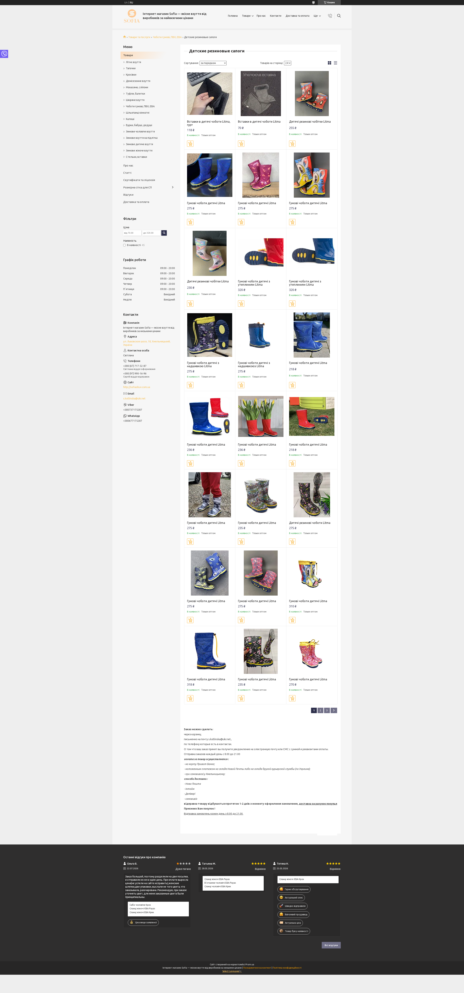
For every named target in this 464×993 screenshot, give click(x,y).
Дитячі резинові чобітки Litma (310, 121)
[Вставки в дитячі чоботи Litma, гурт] (209, 93)
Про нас (261, 15)
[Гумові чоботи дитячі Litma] (209, 175)
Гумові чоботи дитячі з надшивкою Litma (203, 364)
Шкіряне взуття (135, 100)
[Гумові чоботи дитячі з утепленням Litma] (260, 253)
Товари (246, 15)
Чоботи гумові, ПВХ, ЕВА (167, 37)
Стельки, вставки (136, 156)
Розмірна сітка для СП (137, 187)
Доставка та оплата (297, 15)
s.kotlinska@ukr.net (134, 398)
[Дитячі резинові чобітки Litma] (311, 93)
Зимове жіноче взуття (139, 150)
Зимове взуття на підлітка (142, 137)
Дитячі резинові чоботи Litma (309, 522)
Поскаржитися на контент (257, 968)
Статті (127, 172)
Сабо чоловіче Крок (140, 905)
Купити (190, 144)
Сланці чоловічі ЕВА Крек (217, 886)
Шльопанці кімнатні (137, 112)
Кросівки (131, 74)
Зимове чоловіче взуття (140, 131)
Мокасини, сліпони (137, 87)
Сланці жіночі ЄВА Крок (291, 879)
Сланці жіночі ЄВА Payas (142, 908)
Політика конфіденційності (287, 968)
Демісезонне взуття (138, 81)
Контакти (275, 15)
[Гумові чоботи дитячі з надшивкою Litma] (209, 335)
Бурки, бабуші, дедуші (139, 125)
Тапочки (131, 68)
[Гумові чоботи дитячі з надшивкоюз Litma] (260, 335)
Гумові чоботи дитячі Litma (206, 203)
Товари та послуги (139, 37)
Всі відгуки (331, 945)
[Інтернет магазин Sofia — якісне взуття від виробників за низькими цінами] (131, 16)
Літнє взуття (133, 62)
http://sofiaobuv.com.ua (136, 387)
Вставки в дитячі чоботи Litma (259, 121)
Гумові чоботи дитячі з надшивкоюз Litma (254, 364)
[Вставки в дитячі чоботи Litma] (260, 93)
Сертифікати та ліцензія (139, 180)
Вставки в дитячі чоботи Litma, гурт (208, 123)
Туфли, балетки (135, 93)
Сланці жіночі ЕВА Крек (142, 912)
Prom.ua (249, 964)
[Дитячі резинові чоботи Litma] (311, 494)
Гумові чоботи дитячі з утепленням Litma (254, 283)
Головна (233, 15)
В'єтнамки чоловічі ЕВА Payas (220, 883)
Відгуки (128, 194)
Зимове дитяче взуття (139, 144)
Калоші (130, 119)
